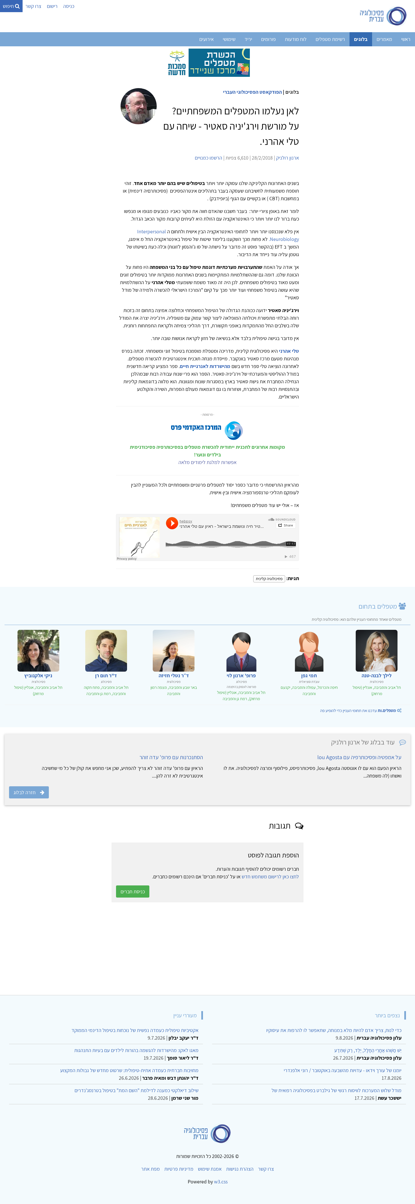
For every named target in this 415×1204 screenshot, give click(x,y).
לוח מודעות (296, 39)
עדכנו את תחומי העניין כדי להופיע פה (358, 710)
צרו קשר (33, 6)
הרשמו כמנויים (208, 157)
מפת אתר (150, 1169)
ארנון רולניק (287, 157)
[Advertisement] (241, 948)
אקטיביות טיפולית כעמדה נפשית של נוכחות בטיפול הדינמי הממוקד (134, 1030)
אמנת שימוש (210, 1169)
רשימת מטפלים (330, 39)
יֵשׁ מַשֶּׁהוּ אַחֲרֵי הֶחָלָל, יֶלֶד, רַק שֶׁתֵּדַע (367, 1050)
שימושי (229, 39)
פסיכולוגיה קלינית (269, 578)
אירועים (206, 39)
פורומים (268, 39)
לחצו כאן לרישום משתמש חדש (270, 876)
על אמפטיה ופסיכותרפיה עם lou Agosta (359, 757)
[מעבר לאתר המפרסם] (207, 62)
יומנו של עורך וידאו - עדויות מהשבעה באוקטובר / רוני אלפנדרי (342, 1070)
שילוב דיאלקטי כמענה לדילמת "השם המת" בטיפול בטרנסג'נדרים (136, 1090)
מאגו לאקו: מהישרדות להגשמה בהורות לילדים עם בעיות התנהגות (136, 1050)
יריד (248, 39)
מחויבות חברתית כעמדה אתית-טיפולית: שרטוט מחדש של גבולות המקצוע (129, 1070)
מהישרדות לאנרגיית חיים (205, 366)
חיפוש (9, 6)
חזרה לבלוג (25, 792)
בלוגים (361, 39)
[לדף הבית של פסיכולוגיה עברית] (383, 16)
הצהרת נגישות (240, 1169)
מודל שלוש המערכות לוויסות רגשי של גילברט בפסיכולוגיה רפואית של (336, 1090)
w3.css (221, 1181)
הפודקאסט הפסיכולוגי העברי (252, 92)
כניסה (68, 6)
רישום (52, 6)
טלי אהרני (289, 351)
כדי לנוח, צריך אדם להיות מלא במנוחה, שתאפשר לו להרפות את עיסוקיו (333, 1030)
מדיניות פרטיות (178, 1169)
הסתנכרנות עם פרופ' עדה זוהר (171, 757)
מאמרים (384, 39)
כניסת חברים (133, 891)
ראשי (405, 39)
